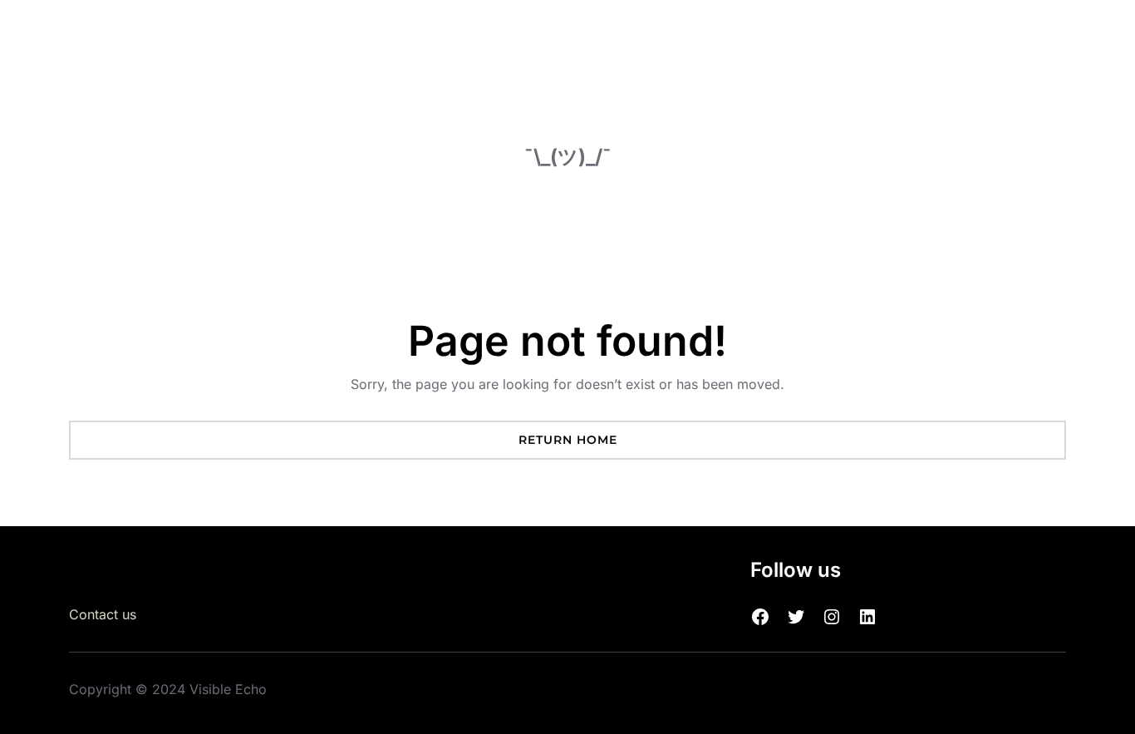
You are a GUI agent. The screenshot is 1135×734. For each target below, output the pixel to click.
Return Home (567, 439)
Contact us (102, 614)
